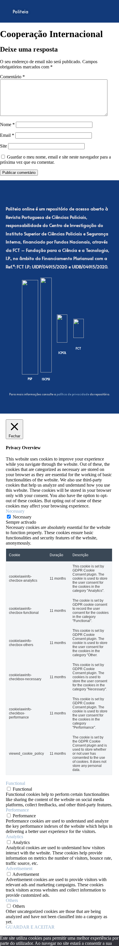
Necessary (22, 516)
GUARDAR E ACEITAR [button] (30, 927)
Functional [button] (15, 783)
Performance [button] (17, 809)
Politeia (20, 11)
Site (3, 145)
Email (7, 135)
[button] (92, 11)
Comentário (12, 76)
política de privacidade (73, 394)
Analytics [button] (14, 836)
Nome (7, 124)
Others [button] (12, 900)
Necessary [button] (15, 511)
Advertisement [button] (19, 868)
